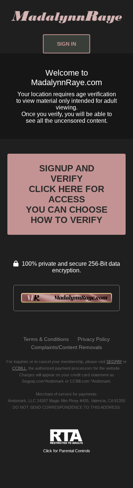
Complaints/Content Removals (66, 347)
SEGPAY (114, 361)
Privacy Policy (94, 339)
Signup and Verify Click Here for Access (67, 194)
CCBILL (19, 368)
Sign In (66, 44)
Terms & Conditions (46, 339)
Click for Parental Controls (66, 451)
